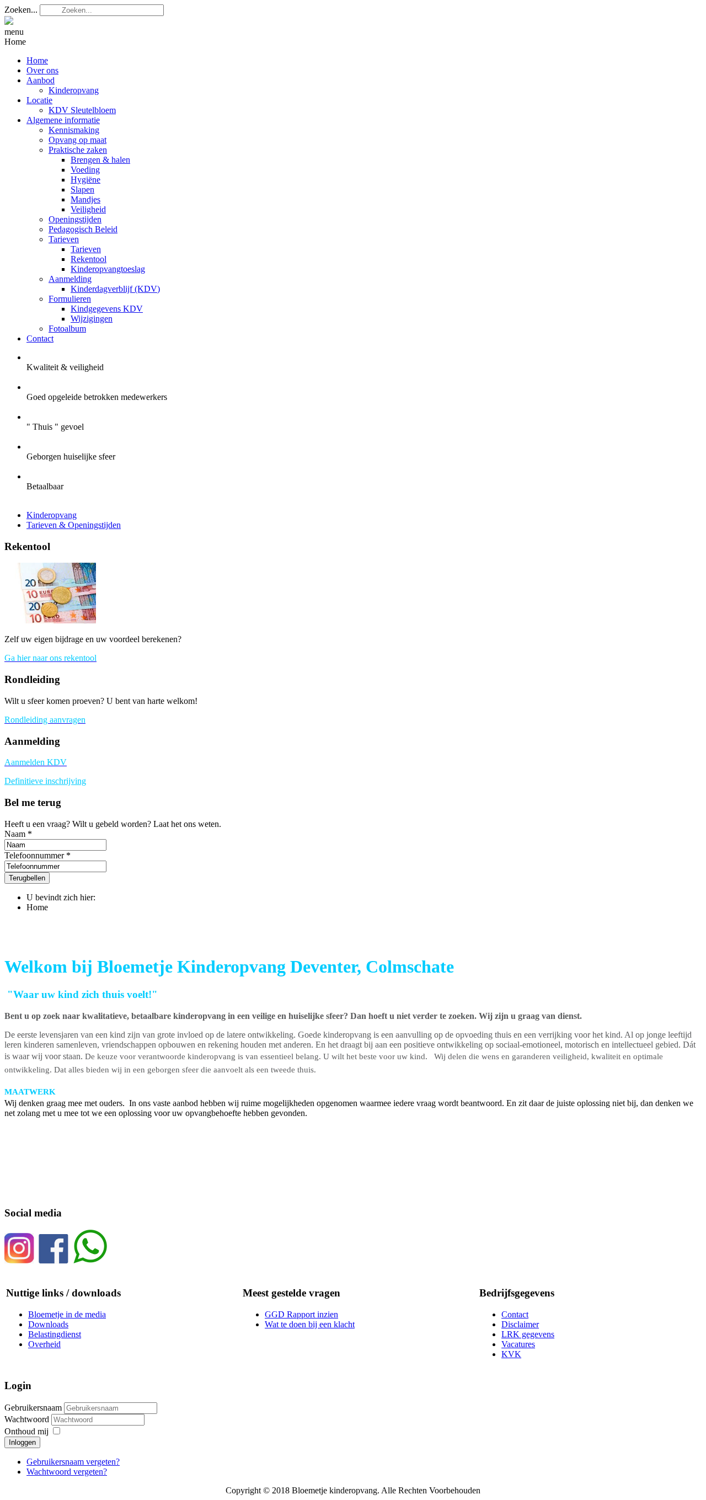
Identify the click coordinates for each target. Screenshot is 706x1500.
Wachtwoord (27, 1419)
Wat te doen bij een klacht (310, 1324)
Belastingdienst (54, 1334)
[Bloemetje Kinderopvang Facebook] (53, 1261)
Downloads (48, 1324)
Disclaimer (520, 1324)
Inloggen (22, 1442)
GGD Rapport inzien (301, 1314)
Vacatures (518, 1344)
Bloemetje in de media (67, 1314)
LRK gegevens (527, 1334)
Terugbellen (27, 878)
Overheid (44, 1344)
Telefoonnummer (34, 855)
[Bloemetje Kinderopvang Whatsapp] (90, 1261)
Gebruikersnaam (33, 1407)
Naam (14, 834)
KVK (511, 1354)
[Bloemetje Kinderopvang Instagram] (19, 1261)
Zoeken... (21, 9)
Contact (514, 1314)
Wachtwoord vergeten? (66, 1471)
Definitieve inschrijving (45, 781)
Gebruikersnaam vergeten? (73, 1461)
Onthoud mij (26, 1431)
